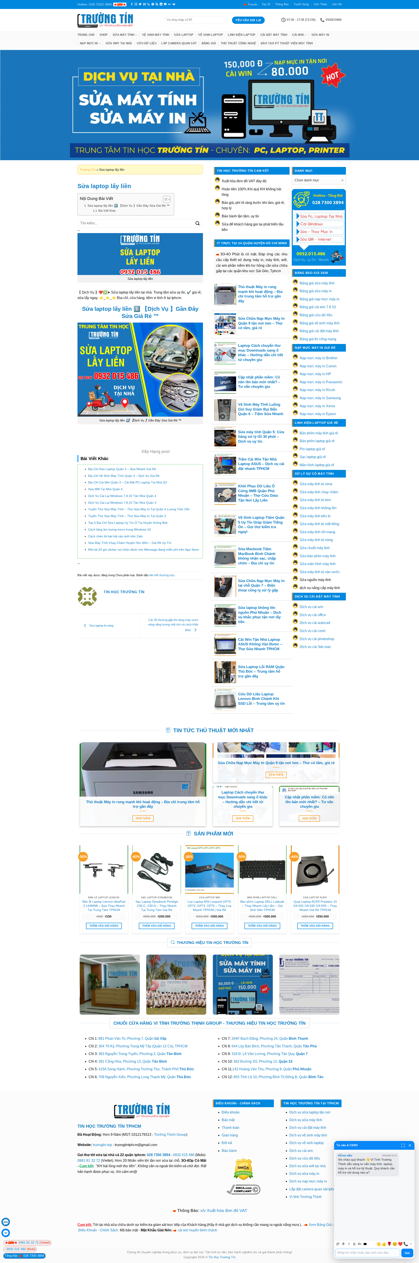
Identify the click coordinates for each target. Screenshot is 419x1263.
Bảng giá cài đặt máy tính (319, 331)
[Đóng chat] (410, 1145)
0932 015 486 (183, 1155)
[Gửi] (197, 223)
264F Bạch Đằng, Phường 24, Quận (270, 1038)
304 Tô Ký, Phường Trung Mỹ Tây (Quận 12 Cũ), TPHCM (142, 1046)
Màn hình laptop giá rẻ (317, 465)
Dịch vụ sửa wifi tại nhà (307, 1166)
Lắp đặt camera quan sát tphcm (313, 1189)
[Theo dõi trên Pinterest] (152, 4)
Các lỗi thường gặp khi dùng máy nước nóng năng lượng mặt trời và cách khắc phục (173, 625)
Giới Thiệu (320, 4)
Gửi (407, 1253)
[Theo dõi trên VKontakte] (173, 4)
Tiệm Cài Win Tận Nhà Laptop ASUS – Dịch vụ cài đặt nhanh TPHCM (261, 464)
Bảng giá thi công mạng (318, 339)
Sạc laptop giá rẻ (313, 457)
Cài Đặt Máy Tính (273, 34)
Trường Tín (88, 169)
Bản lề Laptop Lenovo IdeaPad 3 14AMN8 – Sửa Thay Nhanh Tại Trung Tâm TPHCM (103, 905)
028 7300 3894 (159, 1155)
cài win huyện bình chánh (197, 1230)
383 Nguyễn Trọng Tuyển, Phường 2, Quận (140, 1054)
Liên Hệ (337, 4)
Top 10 (266, 4)
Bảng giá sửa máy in (316, 291)
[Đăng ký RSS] (157, 4)
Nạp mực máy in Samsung (320, 398)
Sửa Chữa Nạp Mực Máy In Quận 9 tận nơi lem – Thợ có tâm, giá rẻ (261, 323)
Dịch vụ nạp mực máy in (308, 1181)
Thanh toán (230, 1127)
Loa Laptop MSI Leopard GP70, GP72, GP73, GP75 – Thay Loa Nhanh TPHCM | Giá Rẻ (209, 905)
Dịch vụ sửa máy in (304, 1173)
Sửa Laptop (183, 34)
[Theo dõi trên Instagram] (136, 4)
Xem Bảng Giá (320, 1225)
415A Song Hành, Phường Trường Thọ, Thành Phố (146, 1069)
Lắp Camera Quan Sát (179, 43)
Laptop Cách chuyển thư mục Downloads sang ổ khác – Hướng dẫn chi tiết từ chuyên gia (260, 353)
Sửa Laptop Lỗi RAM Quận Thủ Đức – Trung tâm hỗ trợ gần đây (261, 671)
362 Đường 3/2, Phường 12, (263, 1061)
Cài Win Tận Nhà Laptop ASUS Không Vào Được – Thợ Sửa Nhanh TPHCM (260, 644)
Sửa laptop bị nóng (100, 625)
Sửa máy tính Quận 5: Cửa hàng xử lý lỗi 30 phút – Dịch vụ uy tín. (261, 436)
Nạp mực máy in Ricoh (317, 390)
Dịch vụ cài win (311, 607)
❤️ (400, 1244)
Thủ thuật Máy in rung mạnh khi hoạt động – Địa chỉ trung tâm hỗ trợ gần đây (260, 294)
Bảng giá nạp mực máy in (319, 299)
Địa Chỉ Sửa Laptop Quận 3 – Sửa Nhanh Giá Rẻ (122, 469)
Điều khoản (231, 1112)
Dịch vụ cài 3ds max (315, 647)
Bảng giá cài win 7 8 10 (318, 307)
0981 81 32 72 (88, 1160)
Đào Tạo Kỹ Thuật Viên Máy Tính (287, 43)
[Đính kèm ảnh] (338, 1244)
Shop (104, 34)
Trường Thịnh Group (170, 1134)
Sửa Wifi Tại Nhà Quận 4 (105, 489)
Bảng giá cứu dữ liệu (316, 315)
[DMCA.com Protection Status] (243, 1169)
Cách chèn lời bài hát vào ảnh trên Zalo (115, 536)
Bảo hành (229, 1151)
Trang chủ (85, 34)
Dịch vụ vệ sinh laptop (306, 1143)
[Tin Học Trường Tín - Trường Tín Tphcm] (117, 19)
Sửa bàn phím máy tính (318, 556)
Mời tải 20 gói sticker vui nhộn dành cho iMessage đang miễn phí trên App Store (143, 549)
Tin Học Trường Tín (222, 1257)
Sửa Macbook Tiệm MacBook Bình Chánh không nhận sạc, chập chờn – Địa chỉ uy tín (257, 556)
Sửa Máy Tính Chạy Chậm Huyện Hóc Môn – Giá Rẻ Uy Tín (129, 543)
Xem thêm (143, 818)
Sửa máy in (320, 34)
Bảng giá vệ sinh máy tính (320, 323)
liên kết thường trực (162, 575)
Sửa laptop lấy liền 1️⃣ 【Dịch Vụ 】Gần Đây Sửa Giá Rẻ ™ (129, 205)
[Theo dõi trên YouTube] (165, 4)
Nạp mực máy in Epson (318, 414)
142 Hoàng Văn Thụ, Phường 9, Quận (271, 1069)
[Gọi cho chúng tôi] (148, 4)
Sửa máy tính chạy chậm (319, 492)
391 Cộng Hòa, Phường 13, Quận (132, 1061)
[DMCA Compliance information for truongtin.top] (243, 1189)
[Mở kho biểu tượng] (410, 1244)
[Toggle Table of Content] (165, 199)
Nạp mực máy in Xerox (317, 406)
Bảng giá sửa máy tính (317, 283)
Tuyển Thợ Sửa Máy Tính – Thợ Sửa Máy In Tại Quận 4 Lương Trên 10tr (139, 509)
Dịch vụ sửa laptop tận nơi (309, 1112)
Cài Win (298, 34)
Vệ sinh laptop (210, 34)
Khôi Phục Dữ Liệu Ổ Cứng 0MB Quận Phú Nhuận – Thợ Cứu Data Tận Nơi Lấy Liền (258, 493)
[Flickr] (169, 4)
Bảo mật (228, 1120)
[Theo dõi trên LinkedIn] (161, 4)
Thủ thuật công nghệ (238, 43)
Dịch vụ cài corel (312, 631)
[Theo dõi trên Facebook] (132, 4)
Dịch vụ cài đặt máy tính (307, 1127)
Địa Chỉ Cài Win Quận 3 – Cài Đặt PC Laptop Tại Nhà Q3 (127, 482)
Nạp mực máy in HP (315, 374)
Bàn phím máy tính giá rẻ (319, 433)
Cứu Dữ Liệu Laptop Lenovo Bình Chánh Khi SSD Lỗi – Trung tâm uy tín (261, 699)
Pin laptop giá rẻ (312, 449)
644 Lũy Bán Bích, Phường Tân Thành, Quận (274, 1046)
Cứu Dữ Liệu (146, 43)
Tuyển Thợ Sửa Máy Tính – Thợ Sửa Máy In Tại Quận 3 (127, 516)
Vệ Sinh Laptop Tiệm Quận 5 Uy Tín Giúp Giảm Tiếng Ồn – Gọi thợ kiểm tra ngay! (261, 525)
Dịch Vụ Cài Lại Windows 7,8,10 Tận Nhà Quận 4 (122, 496)
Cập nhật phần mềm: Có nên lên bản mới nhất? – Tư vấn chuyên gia (259, 382)
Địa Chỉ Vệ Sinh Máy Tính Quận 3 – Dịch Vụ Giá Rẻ (124, 476)
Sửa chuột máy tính (315, 548)
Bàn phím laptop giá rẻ (317, 441)
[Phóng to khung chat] (403, 1145)
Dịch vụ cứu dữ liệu (304, 1158)
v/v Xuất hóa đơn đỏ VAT (223, 1210)
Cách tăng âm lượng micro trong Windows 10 (119, 529)
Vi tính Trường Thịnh (305, 1197)
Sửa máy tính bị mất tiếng (319, 524)
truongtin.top (102, 1145)
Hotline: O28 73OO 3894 (94, 4)
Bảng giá (209, 43)
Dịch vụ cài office (313, 615)
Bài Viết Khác (107, 210)
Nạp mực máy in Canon (318, 366)
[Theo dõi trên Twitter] (140, 4)
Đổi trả (227, 1143)
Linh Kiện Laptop (241, 34)
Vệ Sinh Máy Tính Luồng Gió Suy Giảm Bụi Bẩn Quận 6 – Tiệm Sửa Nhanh (260, 409)
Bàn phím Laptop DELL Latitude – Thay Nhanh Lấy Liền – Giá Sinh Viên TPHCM (262, 905)
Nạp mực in (89, 43)
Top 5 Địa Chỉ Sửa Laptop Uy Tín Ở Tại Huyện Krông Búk (128, 522)
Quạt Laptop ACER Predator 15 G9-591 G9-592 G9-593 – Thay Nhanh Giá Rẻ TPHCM (315, 905)
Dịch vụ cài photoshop (317, 639)
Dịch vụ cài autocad (315, 623)
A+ (360, 1244)
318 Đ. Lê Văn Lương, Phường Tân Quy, (270, 1054)
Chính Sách (109, 1230)
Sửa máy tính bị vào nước (320, 572)
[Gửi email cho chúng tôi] (144, 4)
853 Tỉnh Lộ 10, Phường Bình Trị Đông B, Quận (278, 1077)
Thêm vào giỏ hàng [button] (103, 925)
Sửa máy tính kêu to (315, 516)
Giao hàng (230, 1135)
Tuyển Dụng (301, 4)
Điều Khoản (87, 1230)
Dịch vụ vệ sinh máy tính (308, 1135)
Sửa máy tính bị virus (316, 484)
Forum (252, 4)
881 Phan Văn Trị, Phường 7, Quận (132, 1038)
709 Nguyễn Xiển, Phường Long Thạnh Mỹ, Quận (144, 1077)
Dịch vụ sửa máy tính (305, 1120)
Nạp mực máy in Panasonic (321, 382)
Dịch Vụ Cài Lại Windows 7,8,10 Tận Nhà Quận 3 (122, 502)
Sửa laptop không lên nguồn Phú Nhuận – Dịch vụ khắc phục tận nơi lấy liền (259, 615)
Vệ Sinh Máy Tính (155, 34)
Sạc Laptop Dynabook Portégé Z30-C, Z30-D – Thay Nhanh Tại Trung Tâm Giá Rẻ (157, 905)
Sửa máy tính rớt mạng (317, 532)
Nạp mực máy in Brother (318, 358)
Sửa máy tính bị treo (315, 500)
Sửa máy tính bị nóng (316, 540)
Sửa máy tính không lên (318, 508)
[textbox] (367, 1253)
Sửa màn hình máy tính (318, 564)
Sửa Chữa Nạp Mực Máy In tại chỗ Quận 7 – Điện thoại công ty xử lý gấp (261, 585)
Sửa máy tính (123, 34)
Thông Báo (282, 4)
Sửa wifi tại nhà (119, 43)
